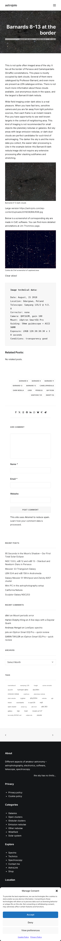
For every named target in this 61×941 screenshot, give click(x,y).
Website (14, 493)
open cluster (12, 707)
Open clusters (15, 817)
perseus (39, 390)
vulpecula (29, 715)
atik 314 (34, 707)
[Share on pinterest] (27, 412)
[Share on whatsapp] (34, 412)
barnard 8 (23, 381)
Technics (12, 856)
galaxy (10, 711)
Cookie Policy (23, 937)
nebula (44, 698)
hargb (36, 685)
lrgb (30, 390)
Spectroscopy (15, 860)
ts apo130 (31, 702)
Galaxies (12, 813)
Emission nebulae (17, 824)
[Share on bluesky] (38, 412)
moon (10, 702)
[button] (56, 890)
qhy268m (36, 690)
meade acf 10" (37, 711)
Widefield (13, 832)
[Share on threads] (23, 412)
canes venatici (47, 685)
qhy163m (50, 390)
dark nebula (18, 390)
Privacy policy (15, 792)
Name (14, 464)
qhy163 (10, 690)
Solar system (14, 835)
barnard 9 (36, 381)
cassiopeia (20, 702)
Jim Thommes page (30, 225)
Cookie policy (15, 796)
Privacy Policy (36, 937)
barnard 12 (17, 386)
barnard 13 (31, 386)
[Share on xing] (41, 412)
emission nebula (13, 694)
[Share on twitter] (19, 412)
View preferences (30, 930)
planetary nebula (39, 694)
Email (13, 479)
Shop (11, 871)
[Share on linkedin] (30, 412)
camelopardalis (47, 386)
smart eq (50, 395)
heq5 (26, 711)
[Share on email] (45, 412)
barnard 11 (49, 381)
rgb (52, 698)
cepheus (26, 694)
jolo (54, 39)
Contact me (14, 864)
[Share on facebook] (15, 412)
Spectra (12, 852)
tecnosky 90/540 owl (14, 715)
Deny (30, 922)
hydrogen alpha (22, 690)
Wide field (41, 39)
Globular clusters (17, 820)
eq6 (41, 703)
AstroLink (13, 867)
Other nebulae (15, 828)
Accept (30, 914)
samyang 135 (36, 395)
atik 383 (44, 707)
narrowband (12, 685)
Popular (39, 715)
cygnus (22, 698)
